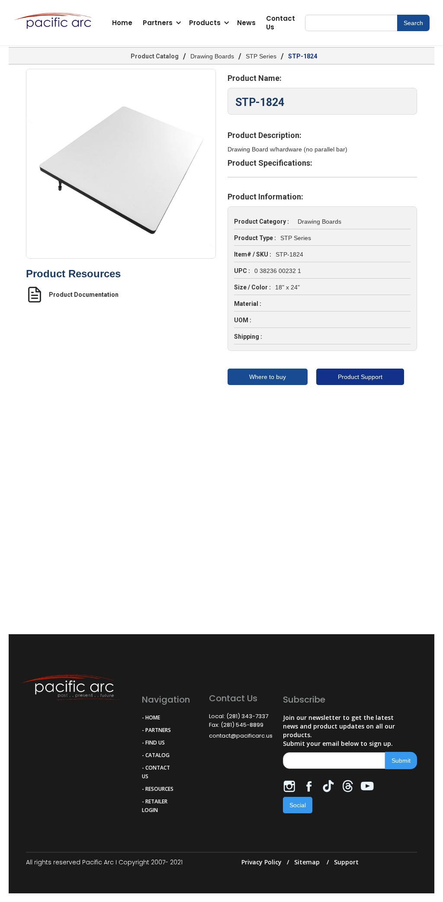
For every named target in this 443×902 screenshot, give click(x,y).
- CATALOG (156, 755)
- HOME (151, 717)
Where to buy (267, 376)
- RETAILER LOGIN (154, 806)
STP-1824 (302, 56)
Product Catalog (155, 56)
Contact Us (280, 23)
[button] (161, 23)
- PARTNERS (156, 730)
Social (297, 805)
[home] (55, 23)
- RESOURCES (157, 789)
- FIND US (153, 742)
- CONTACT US (156, 772)
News (246, 22)
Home (122, 22)
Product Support (360, 376)
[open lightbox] (121, 164)
